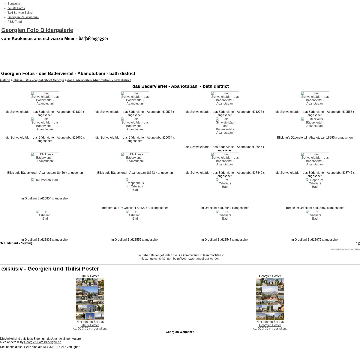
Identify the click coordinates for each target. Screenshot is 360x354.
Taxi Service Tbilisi (20, 12)
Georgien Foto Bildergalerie (37, 30)
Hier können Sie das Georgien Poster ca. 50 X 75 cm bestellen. (270, 325)
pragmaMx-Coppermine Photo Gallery (345, 249)
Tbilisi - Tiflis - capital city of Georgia (38, 80)
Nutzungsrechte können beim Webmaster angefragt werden (180, 258)
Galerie (5, 80)
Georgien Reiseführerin (23, 17)
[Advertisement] (180, 59)
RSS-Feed (15, 21)
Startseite (14, 3)
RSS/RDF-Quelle (54, 347)
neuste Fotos (16, 8)
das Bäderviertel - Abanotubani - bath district (99, 80)
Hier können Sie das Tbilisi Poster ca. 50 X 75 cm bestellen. (90, 325)
